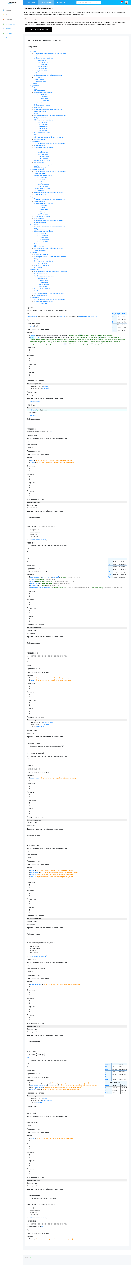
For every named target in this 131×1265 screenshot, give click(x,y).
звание (32, 335)
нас (31, 415)
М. (109, 572)
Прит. (107, 1069)
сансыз (49, 1100)
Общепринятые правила (38, 540)
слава (36, 872)
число (32, 579)
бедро (32, 583)
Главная (33, 2)
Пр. (113, 330)
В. (112, 325)
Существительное (32, 316)
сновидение (37, 984)
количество (34, 588)
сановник (46, 386)
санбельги (45, 724)
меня (32, 1239)
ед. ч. (118, 314)
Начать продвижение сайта (38, 29)
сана (38, 726)
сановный (45, 388)
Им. (113, 316)
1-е (106, 1088)
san (28, 1057)
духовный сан (35, 401)
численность (46, 588)
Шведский (33, 410)
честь (32, 680)
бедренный (34, 586)
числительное (38, 1087)
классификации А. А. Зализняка (87, 316)
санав (45, 722)
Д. (112, 322)
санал (42, 726)
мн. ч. (123, 314)
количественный (35, 577)
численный (45, 1083)
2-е (106, 1090)
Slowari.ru (32, 1258)
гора (31, 460)
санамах (50, 722)
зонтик (32, 462)
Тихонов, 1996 (39, 320)
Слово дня (62, 2)
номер (32, 581)
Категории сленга (47, 2)
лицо (107, 1085)
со (42, 1227)
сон (31, 984)
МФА (32, 326)
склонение (62, 316)
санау (45, 1098)
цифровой (55, 577)
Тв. (113, 328)
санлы (44, 1100)
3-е (106, 1093)
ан (52, 432)
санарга (39, 1102)
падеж (114, 314)
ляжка (37, 583)
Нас (34, 415)
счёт (39, 588)
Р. (112, 319)
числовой (38, 1083)
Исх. (109, 574)
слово (32, 877)
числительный (46, 577)
